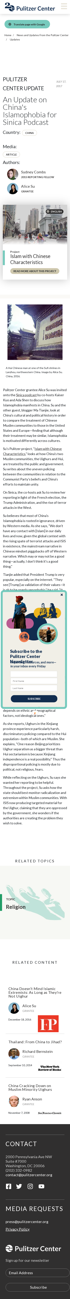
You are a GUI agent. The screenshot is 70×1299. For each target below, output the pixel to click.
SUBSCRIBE (34, 698)
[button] (34, 656)
